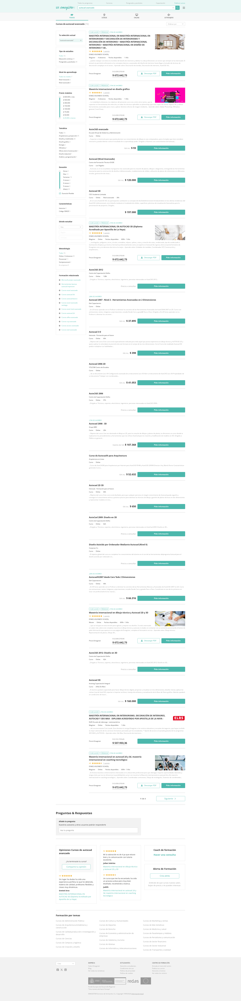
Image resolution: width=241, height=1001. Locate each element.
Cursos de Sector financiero (154, 941)
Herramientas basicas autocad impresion (69, 285)
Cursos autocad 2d (68, 313)
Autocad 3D (95, 191)
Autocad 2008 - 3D (98, 423)
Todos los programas (85, 3)
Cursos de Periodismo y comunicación (159, 937)
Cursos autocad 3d (68, 294)
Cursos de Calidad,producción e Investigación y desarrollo (76, 933)
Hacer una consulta (165, 854)
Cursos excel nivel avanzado (71, 309)
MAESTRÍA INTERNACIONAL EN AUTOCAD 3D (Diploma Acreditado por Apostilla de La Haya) (75, 896)
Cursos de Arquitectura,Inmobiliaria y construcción (71, 926)
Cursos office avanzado (70, 317)
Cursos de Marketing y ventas (155, 921)
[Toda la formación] (65, 8)
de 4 (143, 798)
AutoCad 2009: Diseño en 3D (103, 517)
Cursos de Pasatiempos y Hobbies (157, 933)
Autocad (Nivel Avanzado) (102, 159)
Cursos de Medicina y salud (154, 929)
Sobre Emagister (94, 966)
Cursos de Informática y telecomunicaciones (118, 948)
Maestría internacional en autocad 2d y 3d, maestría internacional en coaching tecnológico (119, 893)
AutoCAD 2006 (96, 393)
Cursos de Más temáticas (153, 925)
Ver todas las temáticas (96, 971)
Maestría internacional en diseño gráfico (109, 89)
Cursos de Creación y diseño (68, 947)
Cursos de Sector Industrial (154, 945)
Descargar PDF (150, 73)
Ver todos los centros (159, 973)
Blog (89, 968)
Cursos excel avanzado (70, 290)
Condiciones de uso (127, 968)
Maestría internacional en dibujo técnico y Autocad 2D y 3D (118, 612)
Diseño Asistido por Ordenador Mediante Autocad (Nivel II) (118, 544)
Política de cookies (126, 973)
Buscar (177, 8)
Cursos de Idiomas (107, 944)
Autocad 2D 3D (96, 485)
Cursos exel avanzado (69, 330)
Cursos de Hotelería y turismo (111, 940)
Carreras (109, 3)
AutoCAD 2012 (96, 269)
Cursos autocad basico (69, 299)
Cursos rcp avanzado (69, 321)
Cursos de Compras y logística (68, 942)
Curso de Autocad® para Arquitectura (108, 455)
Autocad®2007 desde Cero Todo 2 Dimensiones (112, 577)
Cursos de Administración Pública (70, 921)
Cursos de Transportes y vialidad (157, 950)
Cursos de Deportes (107, 925)
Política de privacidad (127, 971)
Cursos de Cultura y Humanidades (113, 921)
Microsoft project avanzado (71, 280)
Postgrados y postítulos (134, 3)
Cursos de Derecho (107, 929)
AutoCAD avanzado (98, 129)
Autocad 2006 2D (97, 364)
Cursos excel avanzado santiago (70, 304)
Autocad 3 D (95, 331)
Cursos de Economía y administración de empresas (116, 934)
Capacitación (160, 3)
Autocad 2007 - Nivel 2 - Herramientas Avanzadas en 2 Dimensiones (122, 299)
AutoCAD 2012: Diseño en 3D (103, 652)
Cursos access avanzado (70, 326)
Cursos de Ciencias (64, 938)
